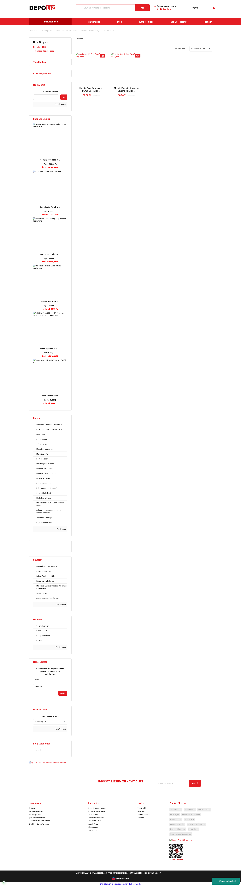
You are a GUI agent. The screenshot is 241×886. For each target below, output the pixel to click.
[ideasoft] (105, 884)
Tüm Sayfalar (60, 605)
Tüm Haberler (60, 647)
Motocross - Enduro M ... (50, 254)
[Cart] (211, 8)
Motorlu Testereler (177, 824)
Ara (142, 8)
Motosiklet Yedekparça (196, 824)
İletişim (32, 808)
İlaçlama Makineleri (177, 829)
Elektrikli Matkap (204, 810)
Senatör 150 (109, 30)
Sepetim (141, 818)
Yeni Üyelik (142, 808)
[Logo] (42, 7)
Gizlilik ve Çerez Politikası (39, 824)
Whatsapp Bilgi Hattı (227, 881)
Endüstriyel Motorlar (96, 818)
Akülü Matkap (190, 810)
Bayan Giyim (193, 829)
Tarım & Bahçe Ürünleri (97, 808)
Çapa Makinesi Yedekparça (180, 834)
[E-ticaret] (120, 884)
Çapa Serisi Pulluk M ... (50, 207)
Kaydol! (63, 693)
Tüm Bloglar (61, 529)
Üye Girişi (141, 811)
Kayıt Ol (195, 783)
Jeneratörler (93, 814)
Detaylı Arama (60, 104)
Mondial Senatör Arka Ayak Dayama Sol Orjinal (126, 89)
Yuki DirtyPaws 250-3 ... (50, 349)
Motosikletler (190, 819)
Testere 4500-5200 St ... (50, 160)
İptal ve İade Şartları (37, 818)
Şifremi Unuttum (144, 814)
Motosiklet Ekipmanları (191, 815)
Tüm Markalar (60, 729)
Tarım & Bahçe (175, 810)
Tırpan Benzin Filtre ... (50, 396)
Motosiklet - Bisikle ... (50, 301)
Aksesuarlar (93, 827)
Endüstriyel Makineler (96, 811)
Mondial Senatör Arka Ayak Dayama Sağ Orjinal (91, 89)
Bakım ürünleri (175, 819)
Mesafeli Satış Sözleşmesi (39, 821)
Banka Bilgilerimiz (36, 811)
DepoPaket (92, 830)
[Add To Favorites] (94, 101)
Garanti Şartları (35, 814)
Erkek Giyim (174, 815)
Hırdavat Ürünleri (94, 821)
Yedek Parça (93, 824)
